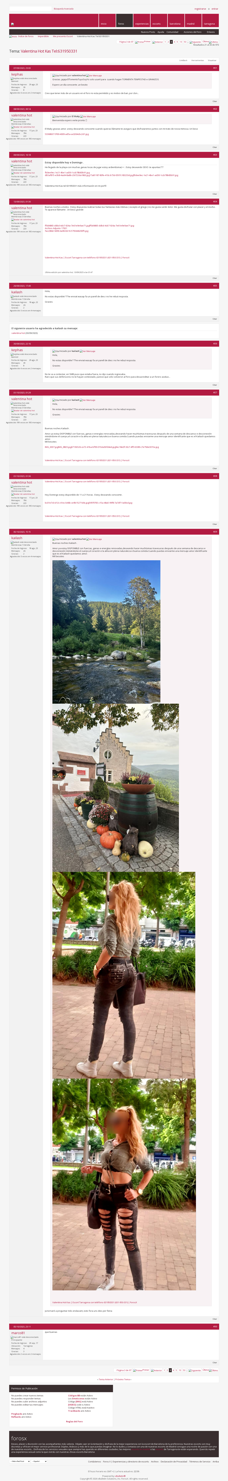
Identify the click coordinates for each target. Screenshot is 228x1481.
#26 (215, 343)
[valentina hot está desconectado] (23, 127)
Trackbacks (74, 1410)
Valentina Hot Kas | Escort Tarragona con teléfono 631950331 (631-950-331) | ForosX (87, 257)
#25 (215, 285)
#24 (215, 201)
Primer (147, 41)
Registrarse (200, 8)
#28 (215, 475)
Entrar (215, 8)
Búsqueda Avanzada (63, 8)
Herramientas (197, 60)
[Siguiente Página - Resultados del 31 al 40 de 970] (195, 41)
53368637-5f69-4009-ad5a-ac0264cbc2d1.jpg (67, 134)
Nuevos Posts (148, 31)
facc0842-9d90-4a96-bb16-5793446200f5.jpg (66, 230)
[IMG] (78, 1401)
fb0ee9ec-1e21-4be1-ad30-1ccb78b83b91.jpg (67, 172)
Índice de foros (26, 36)
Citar (215, 101)
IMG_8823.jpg (64, 446)
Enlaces (211, 31)
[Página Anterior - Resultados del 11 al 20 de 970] (158, 41)
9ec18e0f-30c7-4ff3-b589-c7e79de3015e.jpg (137, 446)
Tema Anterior (106, 1379)
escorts (159, 1449)
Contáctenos (94, 1461)
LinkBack (183, 60)
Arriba (216, 1461)
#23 (215, 154)
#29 (215, 531)
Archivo (155, 1461)
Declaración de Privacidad (174, 1461)
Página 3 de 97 (126, 41)
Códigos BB (74, 1395)
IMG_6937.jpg (51, 446)
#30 (215, 1326)
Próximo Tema (122, 1379)
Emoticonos (78, 1398)
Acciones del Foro (192, 31)
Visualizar (212, 60)
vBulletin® (120, 1476)
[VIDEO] (72, 1404)
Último (206, 41)
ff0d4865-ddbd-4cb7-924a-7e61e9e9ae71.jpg (67, 225)
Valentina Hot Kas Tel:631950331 (49, 51)
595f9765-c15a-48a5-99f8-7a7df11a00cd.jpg (110, 502)
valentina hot (18, 333)
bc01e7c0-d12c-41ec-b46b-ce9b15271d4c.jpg (67, 502)
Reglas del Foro (74, 1421)
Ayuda (161, 31)
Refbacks (16, 1416)
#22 (215, 108)
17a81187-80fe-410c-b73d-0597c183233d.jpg (111, 175)
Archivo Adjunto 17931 (56, 228)
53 (185, 41)
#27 (215, 392)
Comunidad (172, 31)
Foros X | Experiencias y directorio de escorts (126, 1461)
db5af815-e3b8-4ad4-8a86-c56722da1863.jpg (67, 175)
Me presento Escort (63, 36)
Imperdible (43, 36)
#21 (215, 67)
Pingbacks (16, 1413)
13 (181, 41)
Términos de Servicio (199, 1461)
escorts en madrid (141, 1449)
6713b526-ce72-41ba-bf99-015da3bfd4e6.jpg (93, 446)
